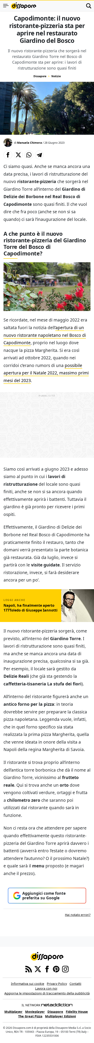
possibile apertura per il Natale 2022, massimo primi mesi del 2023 (46, 372)
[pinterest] (56, 968)
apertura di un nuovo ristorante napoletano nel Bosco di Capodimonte (44, 335)
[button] (7, 154)
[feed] (28, 968)
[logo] (23, 5)
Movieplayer (35, 1012)
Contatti (75, 984)
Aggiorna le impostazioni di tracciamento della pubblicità (47, 993)
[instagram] (65, 968)
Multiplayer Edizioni (60, 1016)
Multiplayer (13, 1012)
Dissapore (39, 76)
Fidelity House (77, 1012)
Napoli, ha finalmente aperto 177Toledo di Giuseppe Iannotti (30, 608)
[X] (38, 968)
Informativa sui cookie (27, 984)
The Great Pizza (30, 1016)
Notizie (56, 76)
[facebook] (47, 968)
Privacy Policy (57, 984)
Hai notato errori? (78, 915)
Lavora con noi (46, 988)
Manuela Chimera (29, 143)
